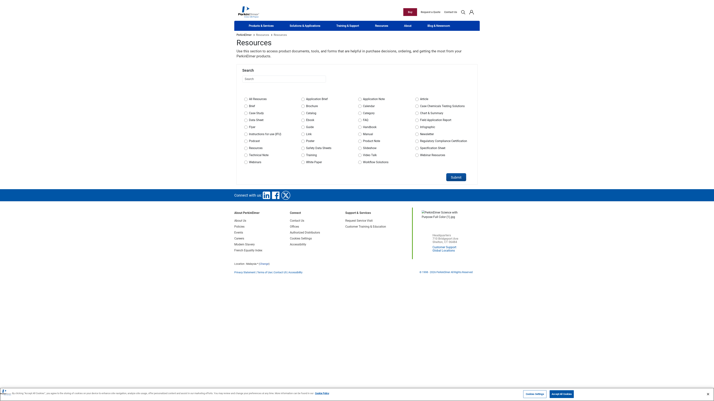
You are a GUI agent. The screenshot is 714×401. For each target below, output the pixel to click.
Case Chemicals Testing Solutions (442, 106)
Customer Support (444, 247)
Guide (310, 127)
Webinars (255, 162)
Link (309, 134)
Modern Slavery (244, 244)
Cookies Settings (535, 394)
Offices (294, 226)
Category (369, 113)
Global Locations (443, 250)
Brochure (312, 106)
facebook (275, 195)
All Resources (258, 99)
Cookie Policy (322, 393)
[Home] (249, 11)
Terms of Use (264, 272)
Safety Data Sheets (318, 148)
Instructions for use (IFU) (265, 134)
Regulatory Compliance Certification (443, 141)
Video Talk (370, 155)
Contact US (280, 272)
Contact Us (450, 12)
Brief (252, 106)
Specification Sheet (432, 148)
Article (424, 99)
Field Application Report (435, 120)
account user (471, 12)
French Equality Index (248, 250)
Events (238, 232)
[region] (357, 394)
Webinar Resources (432, 155)
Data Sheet (256, 120)
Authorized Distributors (305, 232)
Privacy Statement (244, 272)
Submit (456, 177)
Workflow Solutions (375, 162)
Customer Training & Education (365, 226)
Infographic (427, 127)
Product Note (371, 141)
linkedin (266, 195)
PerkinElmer (244, 35)
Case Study (256, 113)
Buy (410, 12)
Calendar (369, 106)
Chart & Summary (431, 113)
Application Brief (317, 99)
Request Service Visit (359, 220)
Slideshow (370, 148)
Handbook (370, 127)
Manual (368, 134)
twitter (285, 195)
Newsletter (427, 134)
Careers (239, 238)
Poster (310, 141)
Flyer (252, 127)
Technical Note (258, 155)
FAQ (365, 120)
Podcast (254, 141)
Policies (239, 226)
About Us (240, 220)
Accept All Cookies (562, 394)
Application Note (374, 99)
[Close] (708, 394)
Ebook (310, 120)
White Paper (314, 162)
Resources (256, 148)
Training (311, 155)
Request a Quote (430, 12)
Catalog (311, 113)
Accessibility (298, 244)
